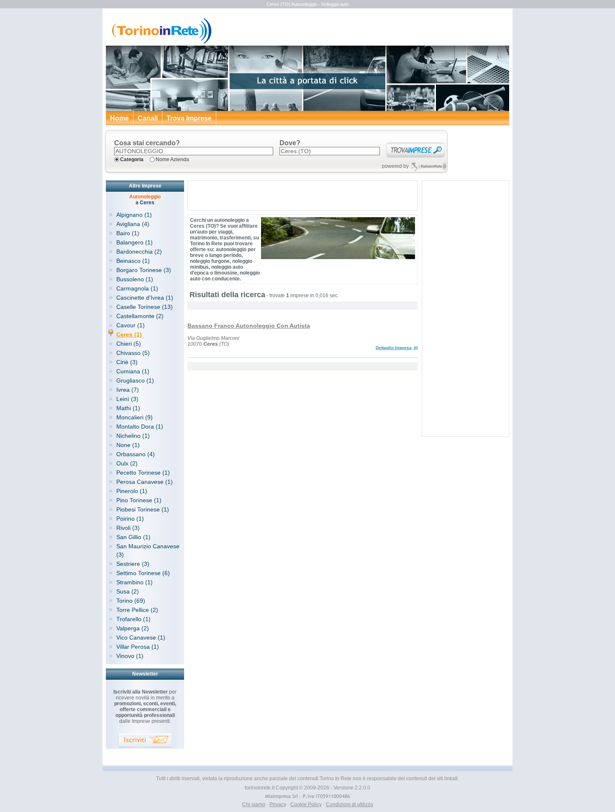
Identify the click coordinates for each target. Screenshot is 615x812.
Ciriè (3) (127, 362)
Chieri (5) (128, 343)
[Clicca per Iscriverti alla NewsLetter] (145, 741)
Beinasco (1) (133, 260)
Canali (148, 118)
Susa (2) (127, 591)
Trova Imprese (189, 118)
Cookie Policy (306, 804)
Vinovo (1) (130, 656)
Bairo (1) (127, 233)
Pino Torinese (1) (138, 500)
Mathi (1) (128, 408)
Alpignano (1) (134, 214)
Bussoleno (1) (134, 279)
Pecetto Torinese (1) (143, 472)
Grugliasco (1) (135, 380)
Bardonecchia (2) (139, 251)
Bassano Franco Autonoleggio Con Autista (248, 325)
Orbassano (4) (135, 454)
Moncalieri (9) (134, 417)
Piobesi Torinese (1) (142, 509)
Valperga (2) (132, 628)
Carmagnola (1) (137, 288)
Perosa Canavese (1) (144, 481)
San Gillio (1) (133, 537)
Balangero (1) (134, 242)
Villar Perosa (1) (137, 646)
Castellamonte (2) (140, 316)
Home (119, 118)
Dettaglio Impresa (394, 347)
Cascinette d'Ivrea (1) (144, 297)
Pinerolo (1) (131, 491)
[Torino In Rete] (159, 42)
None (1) (128, 445)
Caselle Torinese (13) (144, 306)
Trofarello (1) (133, 619)
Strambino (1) (134, 582)
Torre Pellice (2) (137, 609)
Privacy (277, 804)
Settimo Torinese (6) (143, 573)
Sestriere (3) (132, 563)
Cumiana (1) (132, 371)
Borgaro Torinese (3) (143, 270)
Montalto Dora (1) (139, 426)
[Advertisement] (302, 195)
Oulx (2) (127, 463)
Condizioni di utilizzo (349, 804)
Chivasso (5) (133, 352)
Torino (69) (130, 600)
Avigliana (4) (132, 224)
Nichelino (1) (133, 435)
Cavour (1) (130, 325)
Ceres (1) (129, 334)
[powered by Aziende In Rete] (428, 166)
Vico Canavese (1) (140, 637)
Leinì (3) (127, 399)
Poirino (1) (130, 518)
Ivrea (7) (127, 389)
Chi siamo (253, 804)
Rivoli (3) (128, 527)
